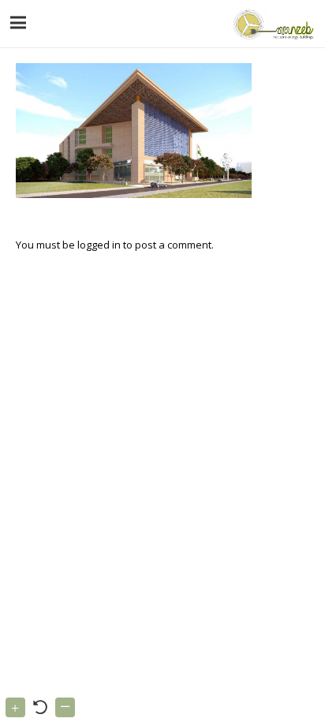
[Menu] (18, 23)
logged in (99, 245)
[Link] (272, 23)
